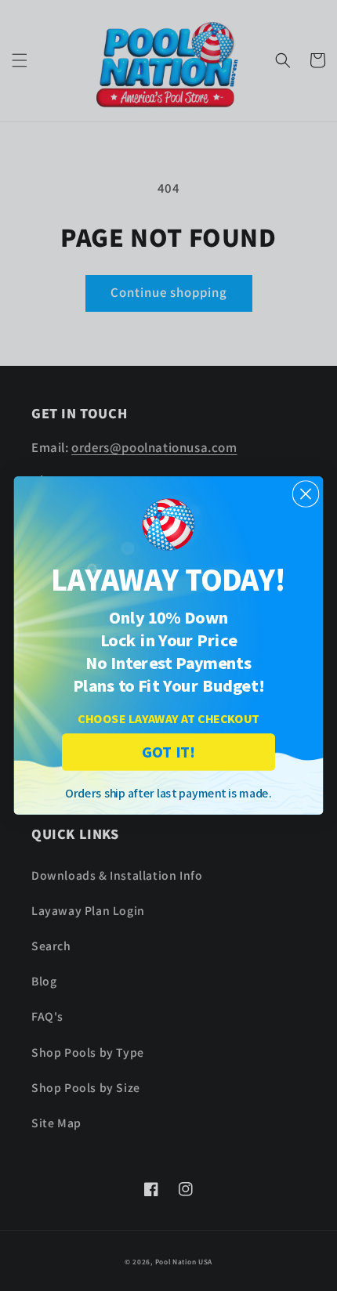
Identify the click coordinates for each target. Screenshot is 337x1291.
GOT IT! (168, 751)
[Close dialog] (306, 494)
